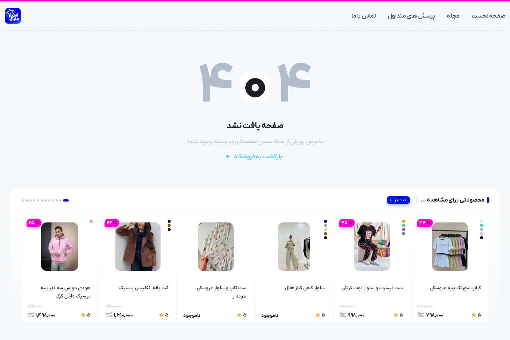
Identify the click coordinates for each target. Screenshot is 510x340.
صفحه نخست (489, 16)
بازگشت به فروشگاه (258, 156)
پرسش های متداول (411, 16)
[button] (66, 200)
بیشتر (400, 200)
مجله (453, 16)
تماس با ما (363, 16)
